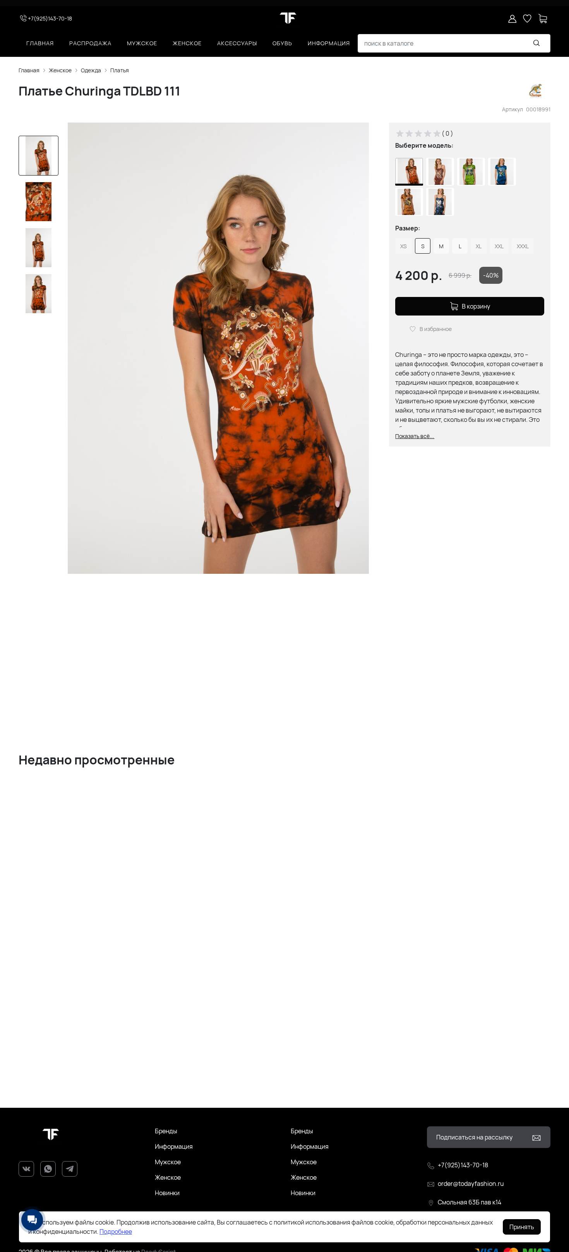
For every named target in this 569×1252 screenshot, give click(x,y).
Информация (329, 43)
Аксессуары (237, 43)
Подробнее (115, 1231)
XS (403, 246)
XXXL (523, 246)
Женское (187, 43)
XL (479, 246)
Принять (521, 1227)
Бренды (166, 1131)
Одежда (91, 70)
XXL (499, 246)
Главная (40, 43)
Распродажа (90, 43)
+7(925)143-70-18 (50, 18)
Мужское (142, 43)
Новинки (167, 1193)
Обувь (282, 43)
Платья (119, 70)
